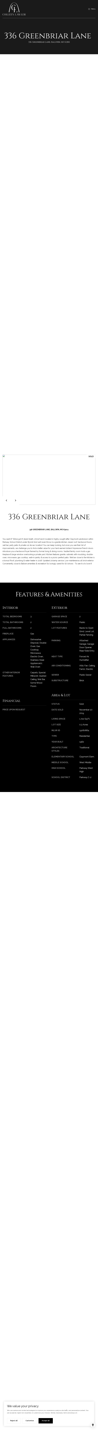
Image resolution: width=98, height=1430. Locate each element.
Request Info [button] (12, 575)
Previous (7, 500)
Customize (30, 1421)
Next (15, 500)
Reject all (14, 1421)
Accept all (46, 1421)
